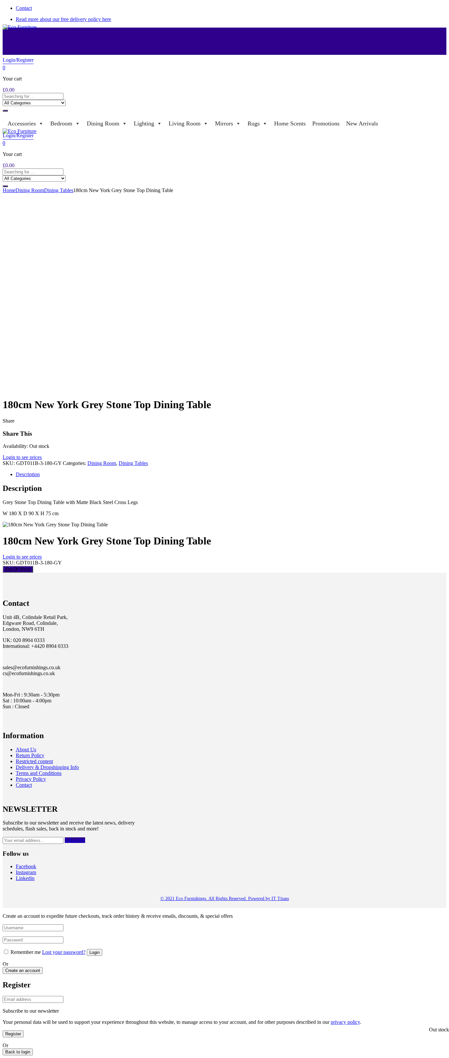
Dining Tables (58, 190)
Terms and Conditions (38, 773)
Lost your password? (63, 952)
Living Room (185, 123)
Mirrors (224, 123)
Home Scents (290, 123)
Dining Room (103, 123)
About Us (26, 749)
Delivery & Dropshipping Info (47, 767)
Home (9, 190)
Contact (24, 8)
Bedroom (61, 123)
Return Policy (30, 755)
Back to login (17, 1051)
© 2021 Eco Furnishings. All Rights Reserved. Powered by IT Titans (224, 898)
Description (28, 474)
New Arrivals (362, 123)
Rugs (254, 123)
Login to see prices (22, 457)
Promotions (326, 123)
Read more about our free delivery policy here (63, 19)
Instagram (26, 872)
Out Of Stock (18, 569)
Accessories (22, 123)
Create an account (22, 970)
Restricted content (34, 761)
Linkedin (25, 878)
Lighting (144, 123)
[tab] (231, 474)
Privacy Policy (31, 779)
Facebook (26, 866)
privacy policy (345, 1022)
